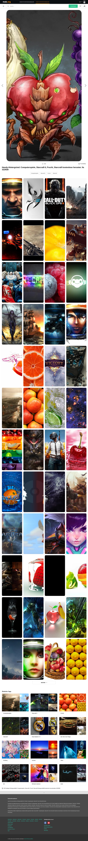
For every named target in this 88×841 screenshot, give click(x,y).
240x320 (28, 819)
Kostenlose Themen (11, 829)
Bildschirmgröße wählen (48, 827)
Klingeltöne (10, 825)
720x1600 (32, 819)
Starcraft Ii (43, 173)
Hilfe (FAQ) (46, 830)
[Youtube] (49, 823)
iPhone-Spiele (10, 824)
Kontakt (45, 828)
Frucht (49, 173)
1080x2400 (15, 819)
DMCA (32, 838)
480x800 (36, 819)
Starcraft (55, 173)
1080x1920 (10, 819)
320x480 (40, 819)
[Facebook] (45, 823)
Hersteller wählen (47, 825)
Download (73, 6)
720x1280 (24, 819)
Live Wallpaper (10, 827)
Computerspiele (34, 173)
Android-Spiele (10, 822)
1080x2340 (19, 819)
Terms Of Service (27, 838)
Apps (9, 830)
